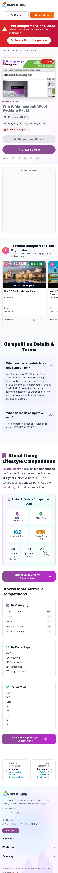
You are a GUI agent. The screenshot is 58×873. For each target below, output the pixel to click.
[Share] (12, 158)
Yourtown (8, 298)
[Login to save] (34, 319)
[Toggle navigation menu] (53, 5)
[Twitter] (17, 813)
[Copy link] (37, 158)
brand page (9, 487)
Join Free (44, 15)
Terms (48, 869)
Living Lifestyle (12, 468)
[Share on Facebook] (19, 158)
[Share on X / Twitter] (25, 158)
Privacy (38, 869)
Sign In (18, 15)
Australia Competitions (12, 50)
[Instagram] (11, 813)
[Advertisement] (29, 202)
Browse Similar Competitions (30, 40)
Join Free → (10, 830)
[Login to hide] (41, 319)
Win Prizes (31, 50)
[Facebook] (4, 813)
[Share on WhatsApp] (31, 158)
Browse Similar (31, 149)
